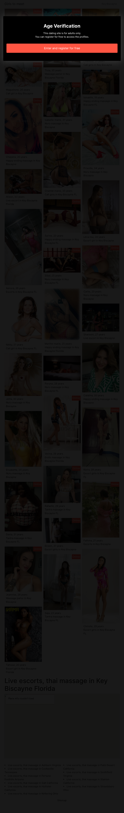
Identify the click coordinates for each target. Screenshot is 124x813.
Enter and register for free (62, 48)
